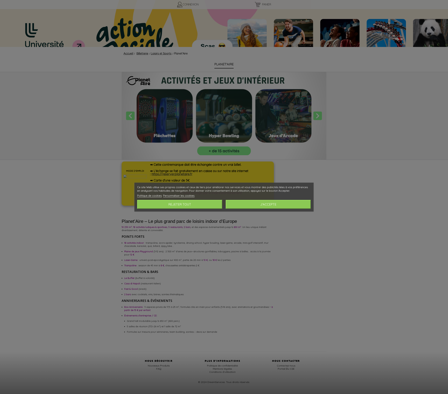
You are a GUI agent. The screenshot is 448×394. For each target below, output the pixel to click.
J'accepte (268, 204)
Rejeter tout (179, 204)
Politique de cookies (149, 195)
